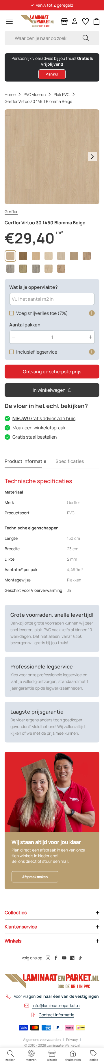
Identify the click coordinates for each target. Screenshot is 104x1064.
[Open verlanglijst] (85, 21)
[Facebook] (56, 958)
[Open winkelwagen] (97, 21)
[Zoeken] (85, 38)
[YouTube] (64, 958)
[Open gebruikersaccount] (74, 21)
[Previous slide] (11, 156)
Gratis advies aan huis (43, 418)
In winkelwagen (49, 390)
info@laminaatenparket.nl (56, 1005)
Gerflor (11, 211)
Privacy (72, 1039)
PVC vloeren (35, 94)
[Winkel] (64, 21)
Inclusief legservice (36, 352)
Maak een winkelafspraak (39, 427)
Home (10, 94)
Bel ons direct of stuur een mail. (40, 861)
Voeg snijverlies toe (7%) (42, 313)
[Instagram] (48, 958)
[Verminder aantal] (14, 337)
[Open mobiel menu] (9, 21)
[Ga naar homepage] (37, 21)
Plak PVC (62, 94)
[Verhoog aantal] (90, 337)
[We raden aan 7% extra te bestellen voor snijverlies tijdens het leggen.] (92, 313)
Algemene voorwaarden (42, 1039)
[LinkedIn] (72, 958)
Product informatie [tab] (25, 461)
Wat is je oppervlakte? (33, 287)
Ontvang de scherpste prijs (52, 371)
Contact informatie (56, 1014)
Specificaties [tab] (69, 461)
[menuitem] (10, 1056)
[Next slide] (92, 156)
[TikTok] (80, 958)
